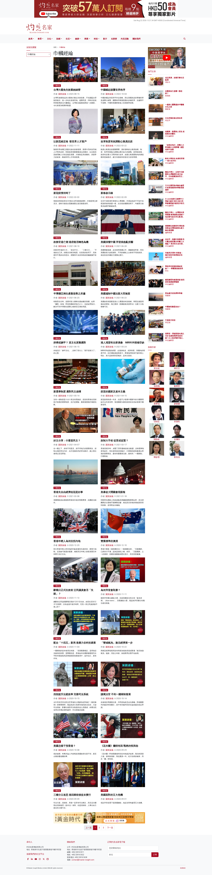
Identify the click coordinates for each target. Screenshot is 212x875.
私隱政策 (183, 868)
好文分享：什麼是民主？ (66, 440)
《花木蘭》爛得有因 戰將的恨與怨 (119, 745)
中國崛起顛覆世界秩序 (113, 89)
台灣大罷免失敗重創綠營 (66, 89)
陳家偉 (167, 109)
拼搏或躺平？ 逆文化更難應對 (69, 342)
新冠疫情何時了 (62, 193)
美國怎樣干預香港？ (64, 745)
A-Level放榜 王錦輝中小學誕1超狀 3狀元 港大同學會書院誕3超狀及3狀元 (174, 201)
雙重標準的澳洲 (109, 541)
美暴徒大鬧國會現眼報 (113, 492)
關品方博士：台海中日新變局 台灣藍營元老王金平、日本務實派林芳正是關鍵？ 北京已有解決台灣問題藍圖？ (174, 176)
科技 (96, 39)
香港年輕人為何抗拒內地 (66, 541)
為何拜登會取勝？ (110, 590)
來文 (167, 271)
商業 (86, 39)
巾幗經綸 (62, 47)
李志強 (167, 322)
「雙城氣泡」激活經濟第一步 (117, 642)
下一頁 (110, 828)
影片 (105, 39)
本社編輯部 (169, 136)
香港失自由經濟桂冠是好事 (68, 492)
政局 (30, 39)
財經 (58, 39)
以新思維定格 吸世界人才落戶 (70, 141)
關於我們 (136, 39)
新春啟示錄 (107, 193)
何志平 (167, 120)
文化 (49, 39)
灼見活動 (125, 39)
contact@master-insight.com (83, 860)
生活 (68, 39)
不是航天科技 (170, 320)
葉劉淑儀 (62, 94)
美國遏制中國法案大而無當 (115, 293)
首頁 (54, 47)
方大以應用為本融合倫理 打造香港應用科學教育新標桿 (174, 187)
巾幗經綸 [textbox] (31, 54)
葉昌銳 (167, 96)
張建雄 (167, 295)
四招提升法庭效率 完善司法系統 (70, 694)
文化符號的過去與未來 (173, 118)
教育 (40, 39)
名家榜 (114, 39)
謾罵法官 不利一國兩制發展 (116, 694)
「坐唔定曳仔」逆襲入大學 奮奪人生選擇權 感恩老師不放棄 (174, 147)
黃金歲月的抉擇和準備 (173, 293)
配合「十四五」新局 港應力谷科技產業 (74, 642)
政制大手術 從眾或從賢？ (114, 440)
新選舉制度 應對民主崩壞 (67, 391)
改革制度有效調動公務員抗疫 (117, 141)
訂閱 (155, 854)
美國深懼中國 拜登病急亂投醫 (117, 242)
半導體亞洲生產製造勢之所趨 (69, 293)
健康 (77, 39)
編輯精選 (168, 233)
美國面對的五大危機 (112, 794)
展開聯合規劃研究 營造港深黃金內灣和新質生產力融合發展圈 (174, 228)
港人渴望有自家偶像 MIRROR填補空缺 (122, 342)
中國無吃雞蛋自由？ (173, 307)
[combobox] (38, 55)
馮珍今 (167, 82)
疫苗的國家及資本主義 (113, 391)
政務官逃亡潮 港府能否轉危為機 (70, 242)
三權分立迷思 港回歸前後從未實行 (72, 794)
